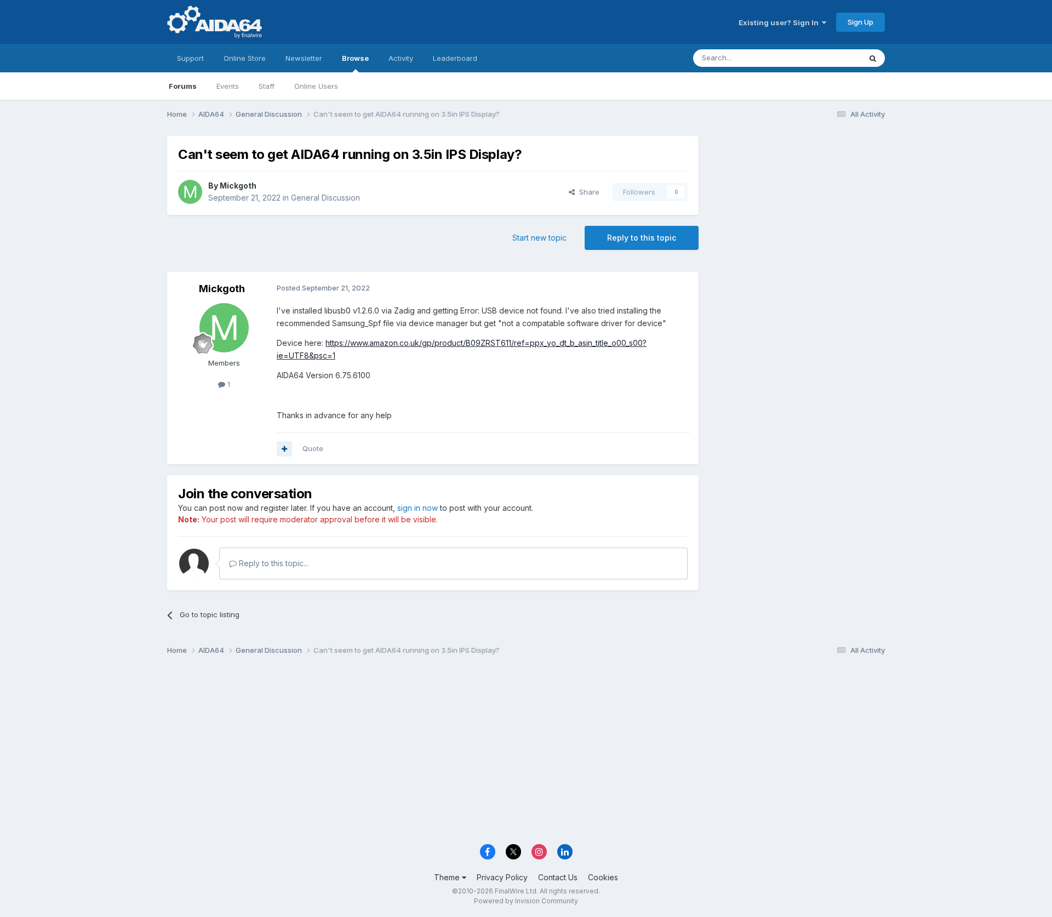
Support (190, 58)
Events (227, 86)
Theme (448, 877)
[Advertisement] (797, 209)
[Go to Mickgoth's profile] (190, 192)
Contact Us (558, 877)
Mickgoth (238, 185)
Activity (400, 58)
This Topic (828, 58)
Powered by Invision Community (526, 901)
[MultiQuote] (284, 449)
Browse (355, 58)
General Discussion (325, 197)
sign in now (417, 507)
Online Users (316, 86)
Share (587, 191)
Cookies (603, 877)
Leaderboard (455, 58)
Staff (267, 86)
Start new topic (539, 237)
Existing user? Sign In (780, 22)
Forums (183, 86)
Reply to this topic (641, 237)
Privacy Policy (502, 877)
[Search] (873, 58)
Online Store (245, 58)
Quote (312, 448)
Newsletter (303, 58)
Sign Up (860, 22)
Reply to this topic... (272, 563)
